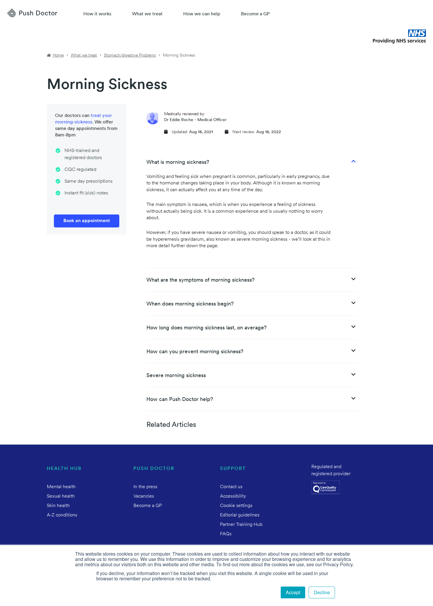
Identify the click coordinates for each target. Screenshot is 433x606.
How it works (97, 14)
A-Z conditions (62, 515)
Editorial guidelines (240, 515)
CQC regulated (80, 169)
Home (58, 55)
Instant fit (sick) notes (86, 193)
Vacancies (143, 496)
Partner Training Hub (241, 524)
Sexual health (61, 496)
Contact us (231, 487)
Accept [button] (293, 592)
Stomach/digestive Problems (130, 55)
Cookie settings (236, 505)
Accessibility (233, 496)
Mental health (61, 487)
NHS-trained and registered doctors (83, 154)
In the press (145, 487)
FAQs (226, 534)
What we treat (147, 14)
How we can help (201, 14)
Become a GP (255, 14)
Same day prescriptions (89, 181)
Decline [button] (322, 592)
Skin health (58, 505)
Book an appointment (86, 221)
